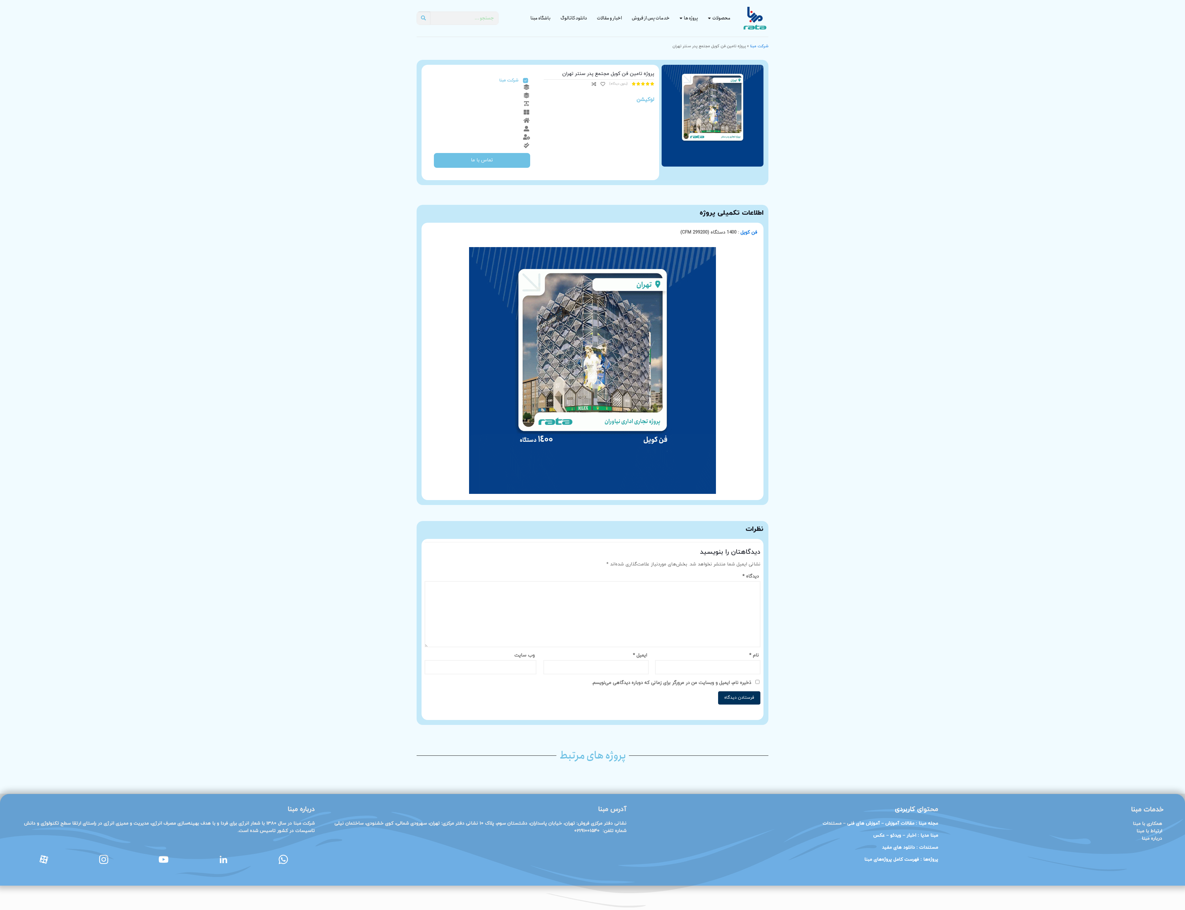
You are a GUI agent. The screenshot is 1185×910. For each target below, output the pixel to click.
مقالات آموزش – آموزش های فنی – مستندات (868, 823)
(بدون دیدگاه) (618, 83)
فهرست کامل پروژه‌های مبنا (891, 859)
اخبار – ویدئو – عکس (905, 835)
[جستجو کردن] (423, 18)
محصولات (721, 18)
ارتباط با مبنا (1149, 831)
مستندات (928, 847)
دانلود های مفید (898, 847)
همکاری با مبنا (1147, 824)
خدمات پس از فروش (651, 18)
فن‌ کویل (749, 232)
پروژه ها (691, 18)
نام (754, 655)
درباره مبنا (1152, 838)
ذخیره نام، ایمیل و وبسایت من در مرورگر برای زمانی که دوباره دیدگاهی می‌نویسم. (671, 683)
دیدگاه (750, 576)
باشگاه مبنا (540, 18)
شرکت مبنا (759, 46)
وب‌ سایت (524, 655)
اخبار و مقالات (609, 18)
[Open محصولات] (709, 18)
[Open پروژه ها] (681, 18)
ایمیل (640, 655)
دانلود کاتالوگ (573, 18)
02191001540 (587, 831)
